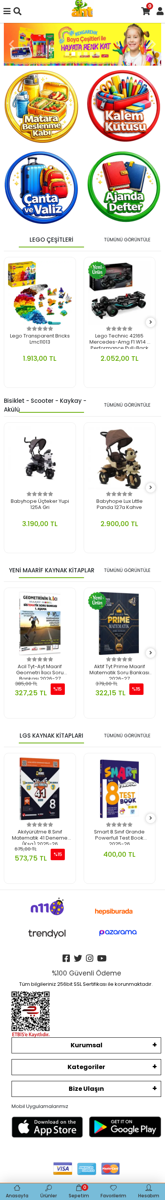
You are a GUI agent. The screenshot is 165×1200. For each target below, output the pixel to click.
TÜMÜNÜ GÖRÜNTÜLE (127, 239)
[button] (11, 44)
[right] (150, 322)
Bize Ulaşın (86, 1088)
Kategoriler (86, 1067)
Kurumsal (86, 1045)
